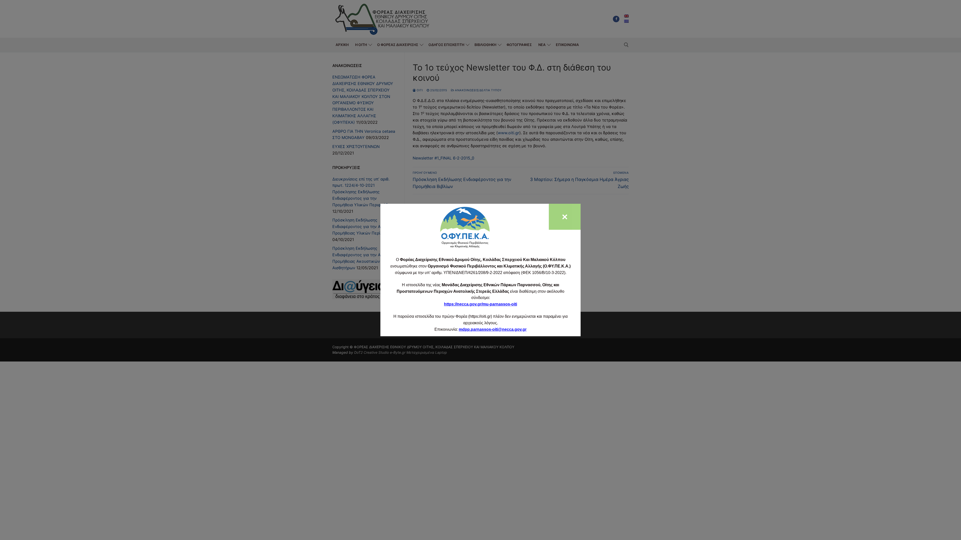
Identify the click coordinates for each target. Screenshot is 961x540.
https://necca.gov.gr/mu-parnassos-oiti (480, 304)
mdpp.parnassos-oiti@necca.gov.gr (493, 329)
